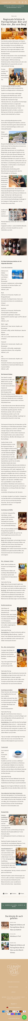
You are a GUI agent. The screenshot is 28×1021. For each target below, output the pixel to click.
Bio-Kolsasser (18, 436)
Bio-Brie (12, 436)
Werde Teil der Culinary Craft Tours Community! (13, 998)
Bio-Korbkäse (4, 439)
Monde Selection (5, 221)
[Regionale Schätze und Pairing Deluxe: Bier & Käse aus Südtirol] (5, 925)
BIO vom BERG (16, 86)
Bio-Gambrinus (5, 436)
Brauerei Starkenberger (7, 144)
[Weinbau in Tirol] (5, 937)
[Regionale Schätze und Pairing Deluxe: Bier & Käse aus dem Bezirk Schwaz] (5, 946)
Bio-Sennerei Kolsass (6, 383)
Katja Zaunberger (6, 190)
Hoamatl (3, 342)
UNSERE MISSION (14, 982)
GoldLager (22, 199)
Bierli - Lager (4, 324)
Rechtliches (13, 987)
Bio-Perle (3, 308)
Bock (2, 292)
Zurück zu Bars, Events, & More (15, 906)
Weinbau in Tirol (15, 936)
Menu (14, 992)
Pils (2, 356)
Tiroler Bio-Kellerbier (7, 267)
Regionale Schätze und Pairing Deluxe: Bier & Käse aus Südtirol (17, 927)
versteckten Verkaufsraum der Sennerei (11, 492)
